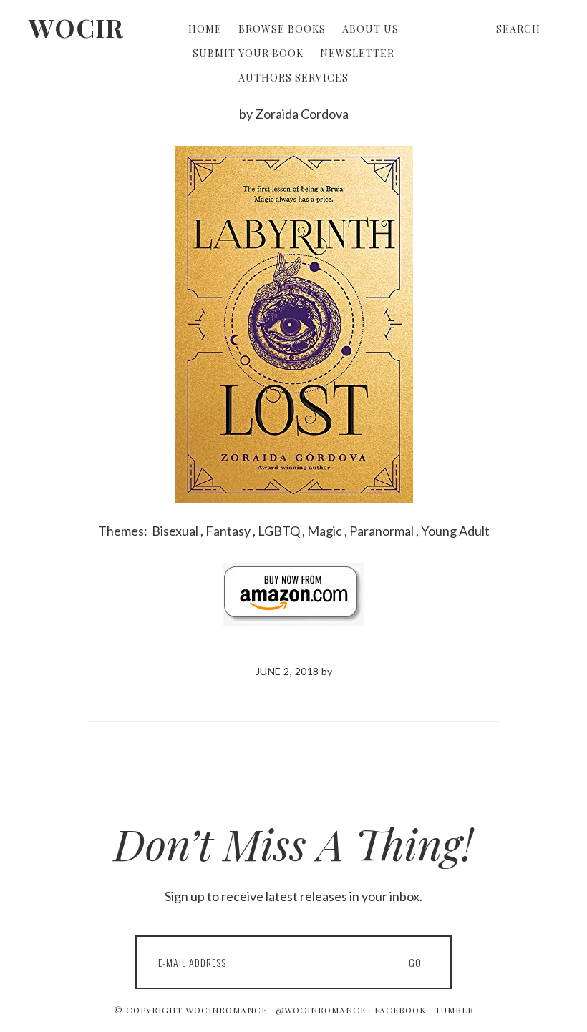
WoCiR (76, 27)
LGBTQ (279, 531)
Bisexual (175, 531)
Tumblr (454, 1010)
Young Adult (455, 531)
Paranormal (381, 531)
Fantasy (228, 531)
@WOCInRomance (321, 1010)
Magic (324, 531)
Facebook (400, 1010)
